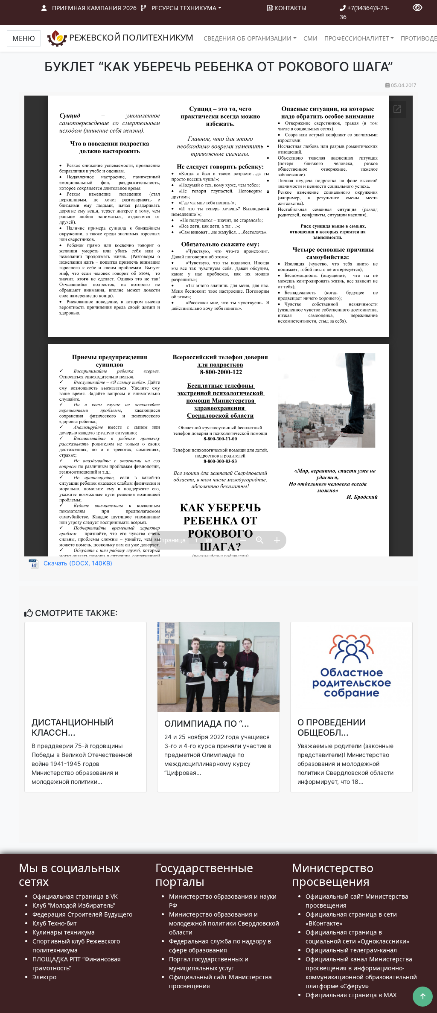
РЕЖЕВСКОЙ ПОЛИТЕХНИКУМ (130, 37)
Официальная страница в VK (75, 896)
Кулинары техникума (63, 932)
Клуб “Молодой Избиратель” (73, 905)
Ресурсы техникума (183, 8)
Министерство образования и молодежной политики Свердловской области (224, 923)
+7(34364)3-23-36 (364, 12)
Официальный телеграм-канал (351, 950)
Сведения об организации (247, 38)
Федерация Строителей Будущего (82, 914)
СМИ (310, 38)
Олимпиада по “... (206, 724)
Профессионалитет (356, 38)
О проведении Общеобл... (331, 727)
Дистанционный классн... (73, 727)
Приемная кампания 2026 (94, 8)
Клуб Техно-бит (54, 923)
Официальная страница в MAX (351, 995)
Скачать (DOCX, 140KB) (78, 563)
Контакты (289, 8)
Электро (44, 977)
